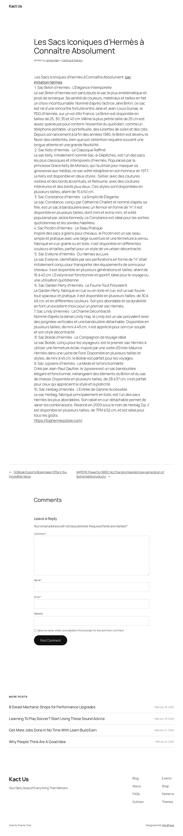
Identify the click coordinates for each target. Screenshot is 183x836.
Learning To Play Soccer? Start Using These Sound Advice (57, 719)
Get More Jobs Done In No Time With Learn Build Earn (53, 730)
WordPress (168, 825)
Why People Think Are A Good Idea (37, 742)
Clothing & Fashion (72, 60)
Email (37, 597)
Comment (40, 533)
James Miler (52, 60)
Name (38, 580)
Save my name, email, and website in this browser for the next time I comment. (81, 630)
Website (38, 613)
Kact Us (15, 6)
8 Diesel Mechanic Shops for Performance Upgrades (52, 707)
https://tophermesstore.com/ (58, 420)
